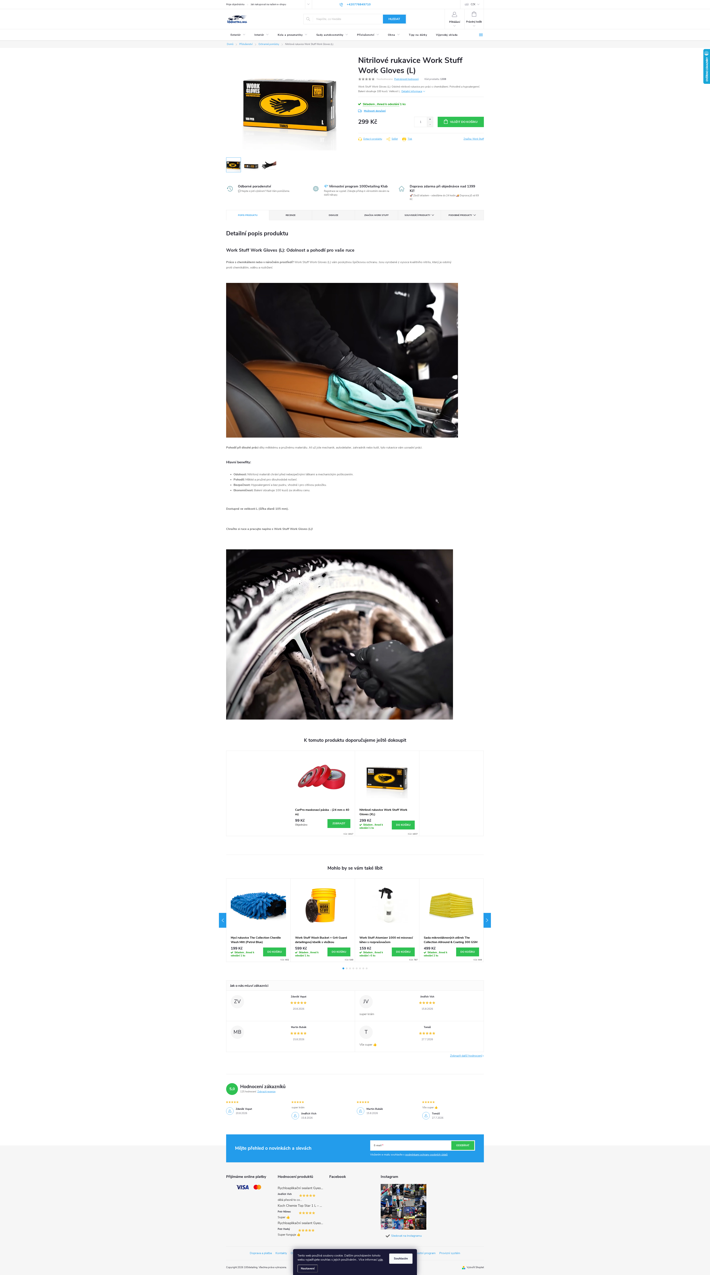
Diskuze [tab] (333, 215)
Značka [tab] (376, 215)
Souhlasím (401, 1258)
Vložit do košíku (464, 122)
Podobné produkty (460, 215)
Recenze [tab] (290, 215)
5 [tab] (357, 968)
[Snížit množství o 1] (430, 124)
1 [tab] (343, 968)
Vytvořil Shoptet (475, 1267)
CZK (473, 4)
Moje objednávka (235, 4)
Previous (222, 920)
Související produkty (417, 215)
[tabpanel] (323, 793)
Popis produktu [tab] (248, 215)
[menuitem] (238, 35)
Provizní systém (449, 1253)
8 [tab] (367, 968)
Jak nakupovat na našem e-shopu (268, 4)
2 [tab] (347, 968)
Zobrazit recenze (266, 1091)
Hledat (394, 19)
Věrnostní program (423, 1253)
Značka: (474, 139)
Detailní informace (411, 91)
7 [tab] (363, 968)
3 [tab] (350, 968)
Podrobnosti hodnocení (406, 79)
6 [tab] (360, 968)
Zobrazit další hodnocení (466, 1056)
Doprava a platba (261, 1253)
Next (487, 920)
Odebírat (462, 1145)
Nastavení (308, 1268)
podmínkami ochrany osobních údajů (426, 1154)
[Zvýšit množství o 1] (430, 119)
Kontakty (281, 1253)
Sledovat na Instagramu (406, 1236)
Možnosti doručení (375, 111)
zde (380, 1260)
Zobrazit (338, 823)
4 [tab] (353, 968)
